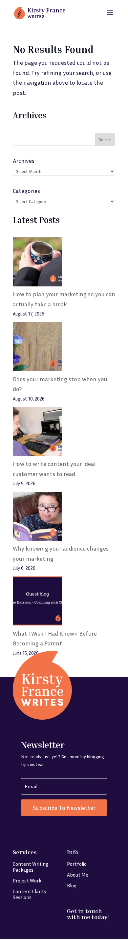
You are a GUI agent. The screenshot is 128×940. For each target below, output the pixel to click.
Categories (26, 190)
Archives (23, 160)
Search (105, 139)
